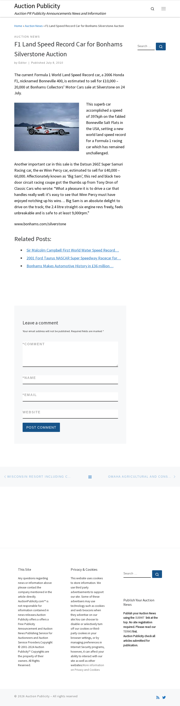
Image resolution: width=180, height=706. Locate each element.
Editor (22, 62)
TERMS (127, 631)
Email (30, 395)
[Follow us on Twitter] (164, 697)
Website (32, 412)
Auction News (34, 26)
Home (18, 26)
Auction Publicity (38, 696)
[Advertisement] (151, 124)
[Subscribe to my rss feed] (157, 697)
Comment (34, 344)
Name (29, 378)
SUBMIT (140, 618)
